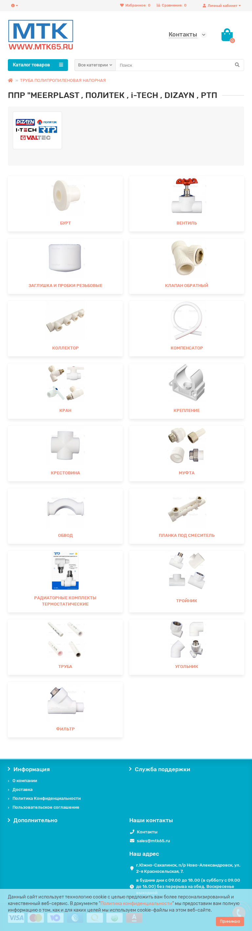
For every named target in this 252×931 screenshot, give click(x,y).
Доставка (22, 789)
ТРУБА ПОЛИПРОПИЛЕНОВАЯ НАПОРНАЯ (63, 80)
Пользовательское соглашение (45, 807)
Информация (31, 769)
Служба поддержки (162, 769)
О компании (24, 780)
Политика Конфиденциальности (46, 798)
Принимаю (230, 921)
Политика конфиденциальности (136, 903)
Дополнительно (35, 820)
